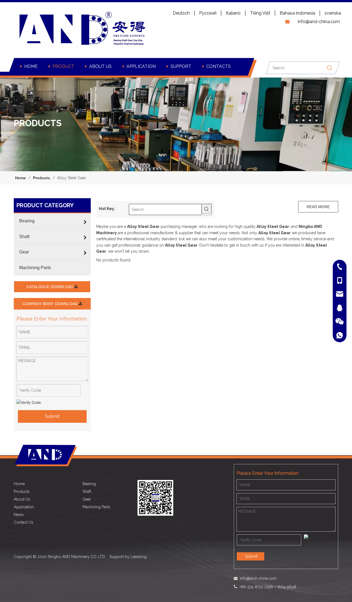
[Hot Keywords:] (206, 209)
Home (19, 484)
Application (24, 507)
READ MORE (318, 207)
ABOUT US (100, 66)
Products (22, 491)
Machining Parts (96, 507)
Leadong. (139, 556)
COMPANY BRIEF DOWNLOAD (51, 304)
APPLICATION (141, 66)
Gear (86, 499)
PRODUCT (63, 66)
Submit (52, 416)
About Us (22, 499)
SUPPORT (180, 66)
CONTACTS (218, 66)
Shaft (86, 491)
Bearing (89, 484)
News (19, 514)
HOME (31, 66)
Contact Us (23, 522)
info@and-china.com (258, 578)
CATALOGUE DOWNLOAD (50, 287)
